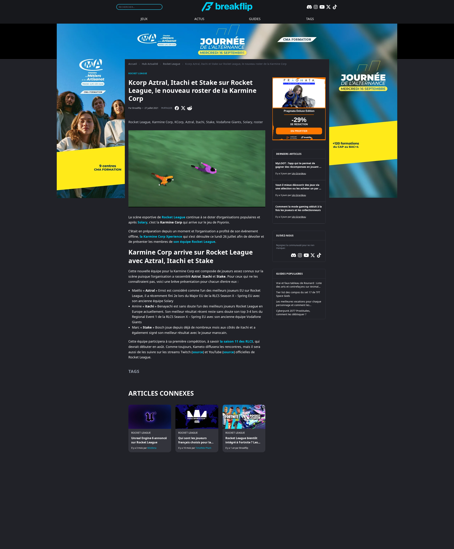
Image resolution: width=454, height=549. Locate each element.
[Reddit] (189, 108)
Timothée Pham (203, 447)
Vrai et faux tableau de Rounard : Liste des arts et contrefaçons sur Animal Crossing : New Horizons (299, 284)
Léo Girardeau (299, 173)
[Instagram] (316, 7)
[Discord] (309, 7)
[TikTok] (335, 7)
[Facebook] (177, 108)
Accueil (132, 63)
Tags (310, 19)
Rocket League (171, 63)
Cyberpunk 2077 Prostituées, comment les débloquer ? (293, 312)
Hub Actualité (150, 63)
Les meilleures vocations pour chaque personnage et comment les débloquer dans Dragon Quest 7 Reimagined (298, 303)
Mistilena (151, 447)
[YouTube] (322, 7)
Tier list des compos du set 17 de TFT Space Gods (298, 294)
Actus (199, 19)
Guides (255, 19)
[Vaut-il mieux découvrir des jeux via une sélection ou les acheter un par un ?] (299, 191)
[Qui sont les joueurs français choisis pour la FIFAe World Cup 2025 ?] (196, 428)
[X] (328, 7)
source (197, 352)
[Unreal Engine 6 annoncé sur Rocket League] (149, 428)
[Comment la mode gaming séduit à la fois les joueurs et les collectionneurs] (299, 212)
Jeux (144, 19)
